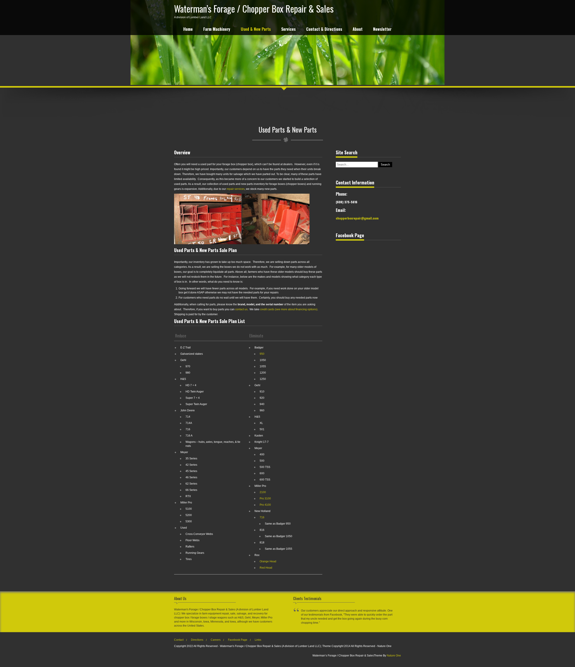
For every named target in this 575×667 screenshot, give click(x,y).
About (358, 29)
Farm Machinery (216, 29)
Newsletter (382, 29)
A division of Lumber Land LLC (254, 10)
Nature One (394, 655)
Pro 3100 (265, 498)
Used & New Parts (256, 29)
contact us (241, 309)
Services (288, 29)
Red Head (266, 567)
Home (188, 29)
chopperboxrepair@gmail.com (357, 218)
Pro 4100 (265, 504)
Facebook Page (237, 639)
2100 (263, 492)
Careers (216, 639)
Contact (179, 639)
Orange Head (268, 561)
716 (262, 517)
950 (262, 353)
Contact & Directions (324, 29)
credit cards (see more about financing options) (288, 309)
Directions (197, 639)
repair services (236, 189)
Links (258, 639)
